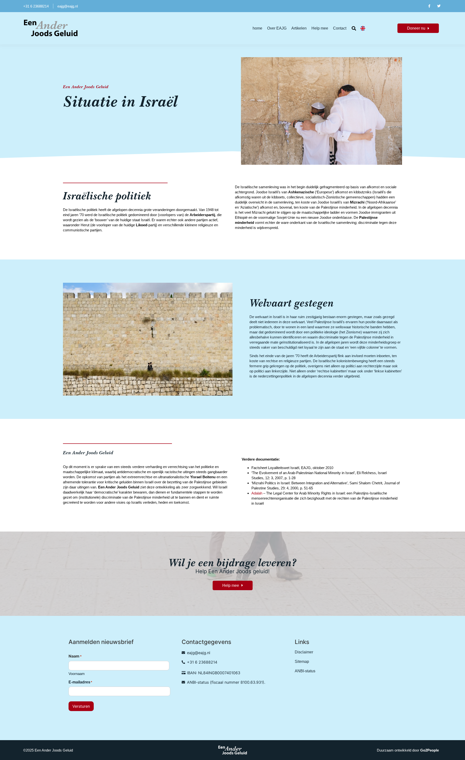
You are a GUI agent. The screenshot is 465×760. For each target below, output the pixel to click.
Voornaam (77, 674)
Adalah (256, 493)
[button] (354, 28)
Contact (339, 28)
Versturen (81, 706)
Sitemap (302, 661)
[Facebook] (429, 6)
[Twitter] (439, 6)
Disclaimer (304, 652)
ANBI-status (305, 671)
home (257, 28)
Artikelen (299, 28)
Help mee (319, 28)
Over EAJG (277, 28)
